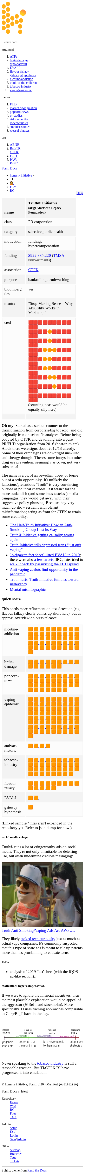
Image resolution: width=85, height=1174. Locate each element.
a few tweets (43, 559)
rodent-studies (19, 123)
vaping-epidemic (21, 90)
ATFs (13, 56)
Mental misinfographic (28, 589)
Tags (13, 1157)
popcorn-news (19, 112)
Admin (21, 1139)
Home (14, 1102)
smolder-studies (20, 127)
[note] (42, 1131)
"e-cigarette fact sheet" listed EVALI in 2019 (45, 555)
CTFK (14, 152)
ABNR (14, 144)
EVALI (15, 67)
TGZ (13, 1117)
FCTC (14, 156)
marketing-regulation (23, 108)
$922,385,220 (39, 255)
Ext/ (12, 1131)
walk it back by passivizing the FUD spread (44, 564)
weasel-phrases (20, 130)
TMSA (58, 255)
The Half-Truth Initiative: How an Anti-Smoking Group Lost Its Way (41, 527)
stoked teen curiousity (38, 939)
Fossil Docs (9, 168)
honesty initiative (21, 175)
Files (13, 187)
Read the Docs (37, 1170)
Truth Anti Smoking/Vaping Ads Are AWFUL (38, 930)
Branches (16, 1153)
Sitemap (15, 1150)
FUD (13, 104)
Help (80, 193)
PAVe (13, 159)
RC (12, 190)
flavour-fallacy (19, 71)
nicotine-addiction (21, 79)
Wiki (13, 1106)
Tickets (14, 1161)
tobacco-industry (21, 86)
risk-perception (19, 119)
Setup (13, 1128)
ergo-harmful (18, 64)
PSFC (14, 163)
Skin (13, 1139)
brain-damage (19, 60)
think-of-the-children (23, 82)
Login (14, 1135)
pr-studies (16, 115)
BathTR (15, 148)
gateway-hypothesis (23, 75)
